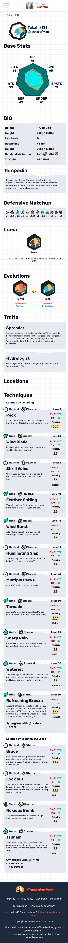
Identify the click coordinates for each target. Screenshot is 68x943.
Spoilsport (20, 303)
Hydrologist (48, 306)
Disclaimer (56, 899)
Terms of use (20, 906)
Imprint (10, 899)
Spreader (47, 303)
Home (7, 15)
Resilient (20, 306)
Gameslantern (39, 889)
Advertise (41, 899)
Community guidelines (42, 906)
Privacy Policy (25, 899)
